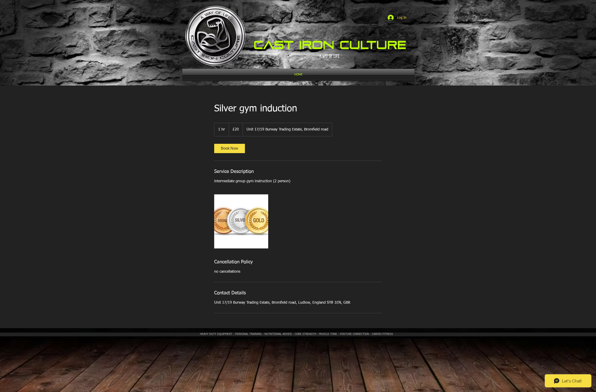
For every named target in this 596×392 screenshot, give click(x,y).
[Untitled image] (241, 221)
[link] (229, 148)
